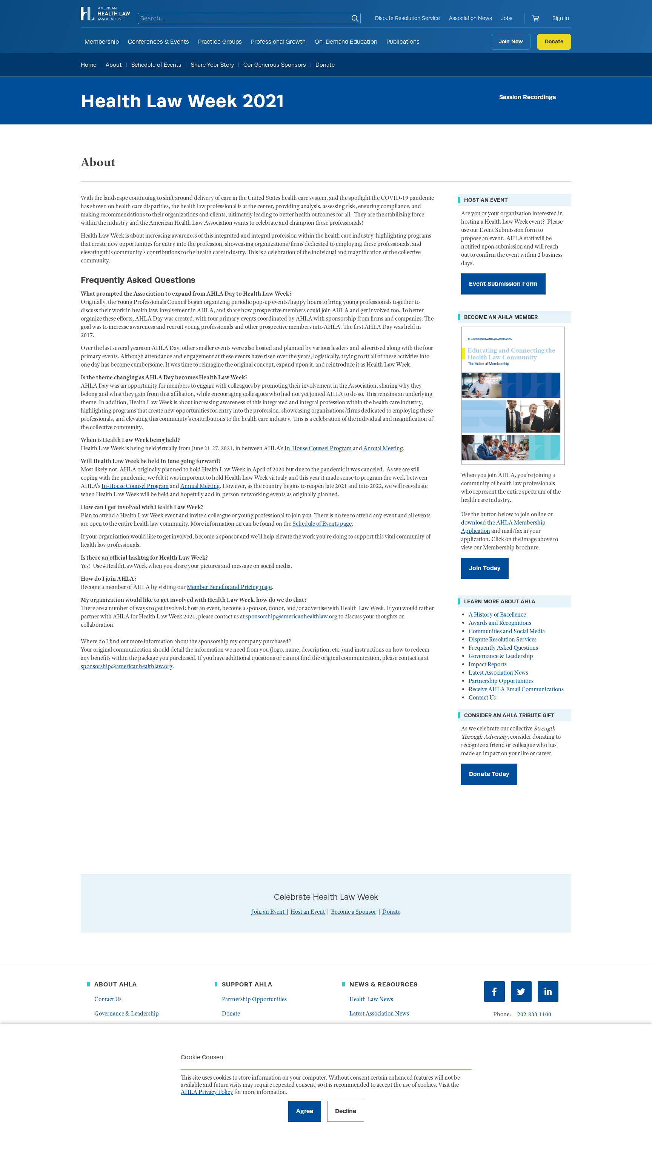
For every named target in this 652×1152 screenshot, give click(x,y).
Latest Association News (498, 672)
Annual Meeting (383, 448)
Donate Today (489, 774)
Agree (304, 1111)
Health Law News (371, 999)
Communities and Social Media (507, 631)
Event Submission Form (503, 283)
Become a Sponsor (353, 912)
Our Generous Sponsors (274, 64)
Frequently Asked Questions (503, 648)
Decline (345, 1111)
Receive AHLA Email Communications (516, 689)
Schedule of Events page (322, 524)
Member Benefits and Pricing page (229, 587)
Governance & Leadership (501, 656)
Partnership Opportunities (501, 681)
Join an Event (268, 912)
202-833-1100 (534, 1014)
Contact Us (482, 697)
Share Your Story (212, 64)
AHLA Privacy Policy (207, 1092)
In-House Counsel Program (318, 448)
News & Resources (383, 984)
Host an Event (308, 912)
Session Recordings (527, 97)
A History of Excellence (497, 614)
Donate (554, 41)
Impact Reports (488, 664)
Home (88, 64)
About (114, 64)
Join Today (485, 568)
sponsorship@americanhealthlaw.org (291, 616)
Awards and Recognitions (500, 623)
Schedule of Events (156, 64)
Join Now (511, 41)
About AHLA (115, 984)
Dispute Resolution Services (503, 639)
